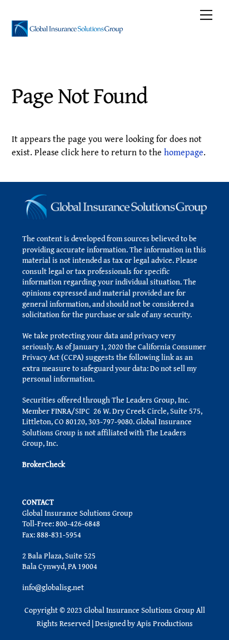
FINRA (61, 410)
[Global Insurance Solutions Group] (67, 32)
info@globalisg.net (53, 587)
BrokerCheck (43, 464)
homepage (183, 152)
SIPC (82, 410)
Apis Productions (165, 623)
